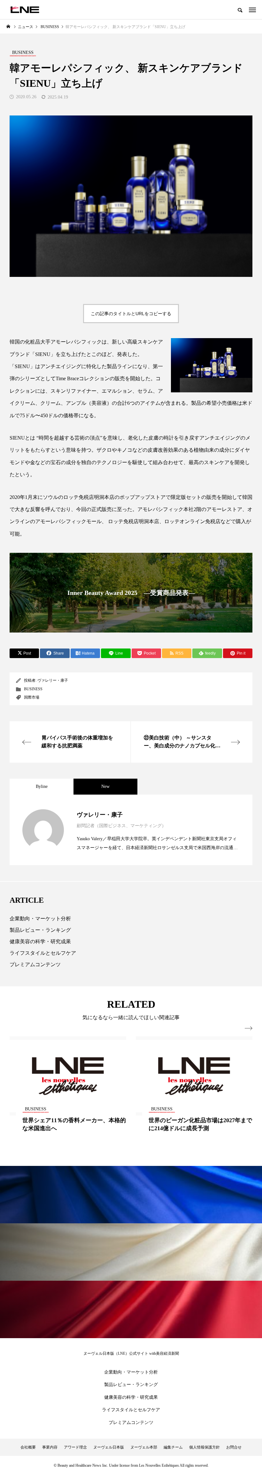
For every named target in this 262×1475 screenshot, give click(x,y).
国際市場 (31, 697)
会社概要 (28, 1447)
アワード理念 (75, 1447)
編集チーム (173, 1447)
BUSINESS (33, 689)
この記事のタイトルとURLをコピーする (131, 313)
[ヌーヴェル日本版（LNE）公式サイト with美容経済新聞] (24, 9)
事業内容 (50, 1447)
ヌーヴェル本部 (143, 1447)
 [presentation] (248, 1028)
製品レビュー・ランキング (40, 930)
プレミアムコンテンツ (35, 964)
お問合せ (234, 1447)
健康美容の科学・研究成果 (40, 941)
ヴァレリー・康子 (52, 680)
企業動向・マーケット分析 (40, 918)
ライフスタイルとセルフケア (43, 953)
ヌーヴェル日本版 (108, 1447)
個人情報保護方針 (204, 1447)
